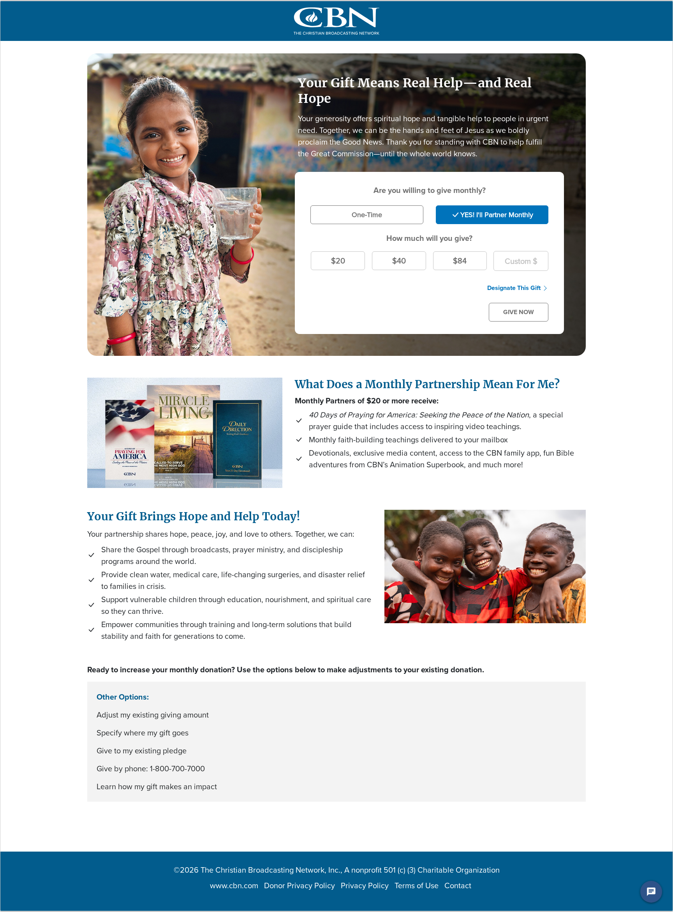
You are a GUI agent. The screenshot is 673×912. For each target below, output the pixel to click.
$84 (460, 261)
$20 (338, 261)
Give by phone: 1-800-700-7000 (151, 768)
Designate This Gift (514, 287)
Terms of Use (417, 885)
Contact (457, 885)
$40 (399, 261)
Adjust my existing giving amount (153, 715)
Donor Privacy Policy (299, 885)
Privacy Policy (365, 885)
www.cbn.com (234, 885)
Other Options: (123, 697)
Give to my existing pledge (142, 750)
